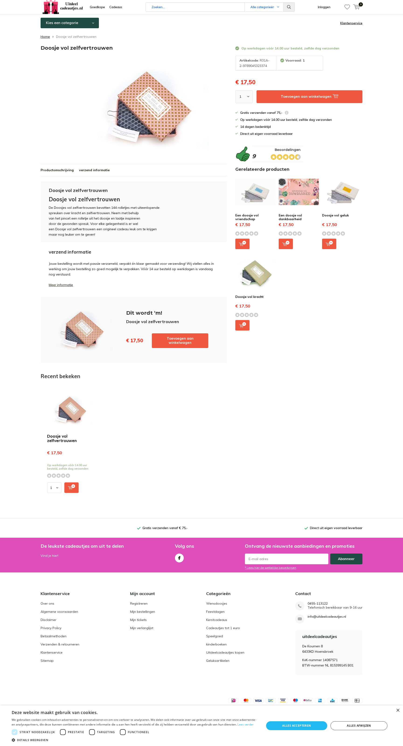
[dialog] (201, 725)
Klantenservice (351, 23)
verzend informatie (94, 170)
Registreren (139, 603)
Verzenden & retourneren (60, 644)
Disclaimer (48, 620)
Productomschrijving (57, 170)
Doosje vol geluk (335, 215)
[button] (134, 740)
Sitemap (47, 661)
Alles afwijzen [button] (359, 726)
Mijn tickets (138, 620)
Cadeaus (115, 7)
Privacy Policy (51, 628)
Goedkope (97, 7)
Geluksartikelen (217, 661)
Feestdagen (215, 612)
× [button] (398, 710)
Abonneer (346, 559)
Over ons (47, 603)
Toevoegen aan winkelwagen (180, 340)
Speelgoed (214, 636)
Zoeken (289, 7)
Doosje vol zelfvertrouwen (62, 438)
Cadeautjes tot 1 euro (223, 628)
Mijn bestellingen (142, 612)
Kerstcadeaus (216, 620)
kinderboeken (216, 644)
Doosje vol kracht (249, 297)
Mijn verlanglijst (141, 628)
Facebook (179, 558)
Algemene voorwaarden (59, 612)
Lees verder (245, 724)
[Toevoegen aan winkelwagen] (71, 487)
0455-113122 (318, 604)
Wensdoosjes (216, 603)
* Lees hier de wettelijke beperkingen (270, 567)
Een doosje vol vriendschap (247, 217)
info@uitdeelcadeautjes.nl (327, 617)
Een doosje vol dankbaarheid (290, 217)
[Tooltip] (286, 113)
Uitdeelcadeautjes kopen (225, 652)
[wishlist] (347, 7)
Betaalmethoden (53, 636)
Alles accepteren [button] (296, 726)
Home (45, 37)
